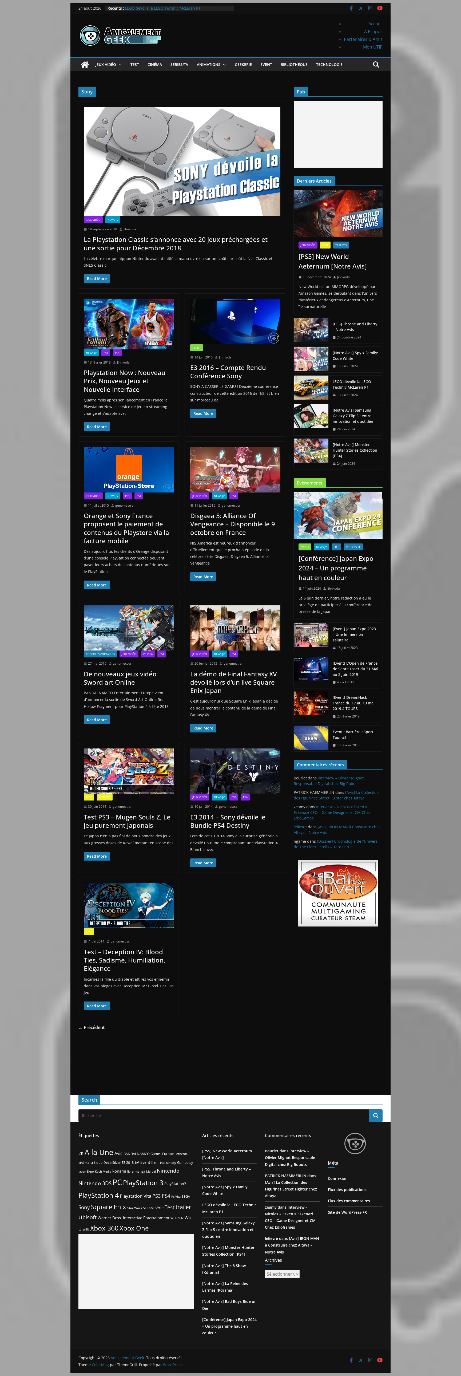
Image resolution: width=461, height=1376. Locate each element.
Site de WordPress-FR (347, 1212)
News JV (113, 220)
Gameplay (185, 1162)
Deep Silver (112, 1162)
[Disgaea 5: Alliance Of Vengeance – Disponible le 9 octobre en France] (235, 469)
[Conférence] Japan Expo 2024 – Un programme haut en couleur (336, 568)
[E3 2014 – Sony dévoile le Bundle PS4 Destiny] (235, 771)
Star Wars (134, 1208)
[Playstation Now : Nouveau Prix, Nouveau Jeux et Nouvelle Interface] (129, 324)
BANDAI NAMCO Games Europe (149, 1153)
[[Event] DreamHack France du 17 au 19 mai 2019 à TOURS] (311, 707)
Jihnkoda (130, 229)
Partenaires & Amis (363, 39)
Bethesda (181, 1154)
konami (119, 1171)
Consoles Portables (100, 654)
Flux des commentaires (349, 1200)
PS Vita (148, 654)
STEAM (148, 1208)
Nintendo (168, 1170)
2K (81, 1153)
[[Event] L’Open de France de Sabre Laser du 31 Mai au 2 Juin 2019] (311, 672)
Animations (208, 64)
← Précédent (91, 1027)
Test (134, 64)
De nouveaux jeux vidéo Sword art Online (120, 678)
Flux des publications (347, 1189)
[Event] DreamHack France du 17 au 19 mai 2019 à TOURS (354, 703)
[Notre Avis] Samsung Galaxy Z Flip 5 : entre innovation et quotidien (354, 416)
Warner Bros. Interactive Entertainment (133, 1218)
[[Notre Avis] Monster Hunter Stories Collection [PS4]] (311, 454)
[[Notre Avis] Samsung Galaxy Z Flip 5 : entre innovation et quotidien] (311, 419)
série (159, 1207)
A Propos (373, 31)
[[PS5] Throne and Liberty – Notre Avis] (311, 331)
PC (117, 1182)
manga (140, 1171)
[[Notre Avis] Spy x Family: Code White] (311, 359)
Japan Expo (86, 1171)
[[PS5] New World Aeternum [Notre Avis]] (338, 213)
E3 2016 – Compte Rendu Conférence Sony (228, 371)
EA (137, 1162)
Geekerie (243, 64)
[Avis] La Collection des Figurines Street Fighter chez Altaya (291, 1189)
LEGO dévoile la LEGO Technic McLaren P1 (162, 8)
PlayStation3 (175, 1183)
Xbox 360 (104, 1227)
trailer (183, 1207)
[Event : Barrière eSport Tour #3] (311, 738)
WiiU (86, 1229)
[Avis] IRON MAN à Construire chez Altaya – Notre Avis (292, 1245)
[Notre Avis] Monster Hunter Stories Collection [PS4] (355, 450)
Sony (84, 1207)
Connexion (338, 1178)
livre (130, 1171)
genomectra (124, 505)
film (154, 1162)
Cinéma (155, 64)
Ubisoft (87, 1217)
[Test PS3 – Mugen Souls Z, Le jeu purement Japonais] (129, 771)
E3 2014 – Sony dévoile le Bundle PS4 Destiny (227, 821)
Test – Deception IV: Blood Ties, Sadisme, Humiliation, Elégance (124, 960)
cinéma (83, 1162)
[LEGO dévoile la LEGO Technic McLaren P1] (311, 388)
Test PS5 (341, 245)
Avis (118, 1153)
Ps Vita (176, 1196)
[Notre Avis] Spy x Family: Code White (355, 355)
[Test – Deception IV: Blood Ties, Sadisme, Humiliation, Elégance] (129, 905)
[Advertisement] (338, 134)
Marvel (151, 1171)
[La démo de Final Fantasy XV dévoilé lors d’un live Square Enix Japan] (235, 627)
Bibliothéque (294, 64)
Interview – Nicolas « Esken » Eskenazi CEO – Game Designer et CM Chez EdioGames (332, 812)
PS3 (106, 353)
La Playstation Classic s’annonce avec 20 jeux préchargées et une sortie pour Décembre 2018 (176, 243)
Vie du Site (353, 547)
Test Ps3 (104, 797)
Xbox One (134, 1228)
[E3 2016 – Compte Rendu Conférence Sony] (235, 321)
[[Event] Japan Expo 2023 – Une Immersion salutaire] (311, 638)
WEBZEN (177, 1218)
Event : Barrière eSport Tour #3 (353, 734)
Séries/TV (179, 64)
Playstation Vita (135, 1196)
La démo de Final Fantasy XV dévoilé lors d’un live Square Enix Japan (233, 682)
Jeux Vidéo (106, 64)
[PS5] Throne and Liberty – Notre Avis (355, 326)
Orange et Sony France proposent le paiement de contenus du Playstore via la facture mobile (126, 528)
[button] (119, 64)
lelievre (300, 826)
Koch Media (103, 1171)
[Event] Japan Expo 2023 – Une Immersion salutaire (354, 634)
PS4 (117, 353)
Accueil (375, 24)
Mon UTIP (373, 47)
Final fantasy (167, 1163)
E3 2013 (128, 1162)
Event (266, 64)
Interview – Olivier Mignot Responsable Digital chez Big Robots (290, 1157)
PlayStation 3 (143, 1182)
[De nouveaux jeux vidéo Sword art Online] (129, 627)
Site (336, 547)
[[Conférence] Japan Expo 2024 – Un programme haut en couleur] (338, 515)
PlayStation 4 (98, 1195)
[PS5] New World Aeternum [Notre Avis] (333, 261)
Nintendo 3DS (95, 1183)
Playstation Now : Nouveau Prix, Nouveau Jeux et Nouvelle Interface (124, 380)
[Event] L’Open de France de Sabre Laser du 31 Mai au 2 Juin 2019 (355, 669)
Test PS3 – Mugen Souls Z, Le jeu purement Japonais (127, 821)
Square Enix (108, 1206)
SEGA (186, 1196)
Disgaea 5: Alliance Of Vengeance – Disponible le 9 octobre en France (232, 524)
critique (96, 1162)
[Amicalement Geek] (84, 64)
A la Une (99, 1152)
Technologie (329, 64)
